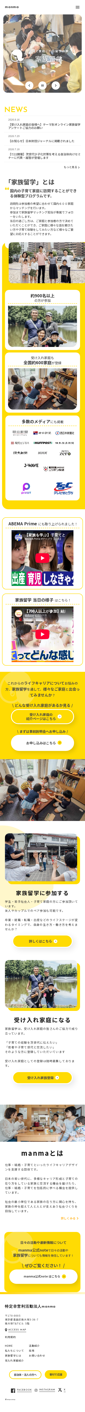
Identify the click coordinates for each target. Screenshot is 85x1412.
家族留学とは (13, 1355)
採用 (31, 1350)
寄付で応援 (56, 1374)
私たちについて (14, 1350)
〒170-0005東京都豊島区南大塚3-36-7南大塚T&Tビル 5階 (21, 1319)
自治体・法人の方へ (25, 1375)
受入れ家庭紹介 (14, 1360)
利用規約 (10, 1337)
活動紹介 (34, 1345)
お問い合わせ (37, 1355)
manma (12, 7)
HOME (9, 1345)
